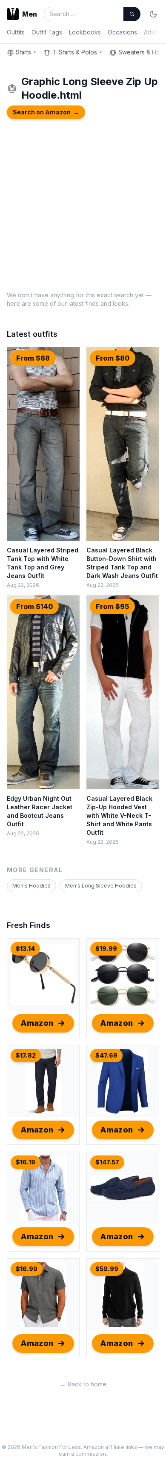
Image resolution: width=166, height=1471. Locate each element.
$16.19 (25, 1162)
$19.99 (106, 948)
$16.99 (26, 1268)
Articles (154, 32)
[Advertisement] (83, 204)
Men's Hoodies (31, 885)
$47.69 (106, 1055)
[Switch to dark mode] (153, 14)
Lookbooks (85, 32)
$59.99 (106, 1268)
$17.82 (26, 1055)
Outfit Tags (46, 32)
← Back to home (83, 1384)
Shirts (26, 52)
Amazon (37, 1023)
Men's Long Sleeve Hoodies (101, 885)
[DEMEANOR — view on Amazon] (43, 1295)
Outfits (16, 32)
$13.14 (25, 948)
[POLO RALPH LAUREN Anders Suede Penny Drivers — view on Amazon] (123, 1188)
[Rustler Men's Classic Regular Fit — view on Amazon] (43, 1081)
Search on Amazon (46, 112)
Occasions (122, 32)
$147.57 (107, 1162)
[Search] (131, 14)
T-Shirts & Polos (77, 52)
